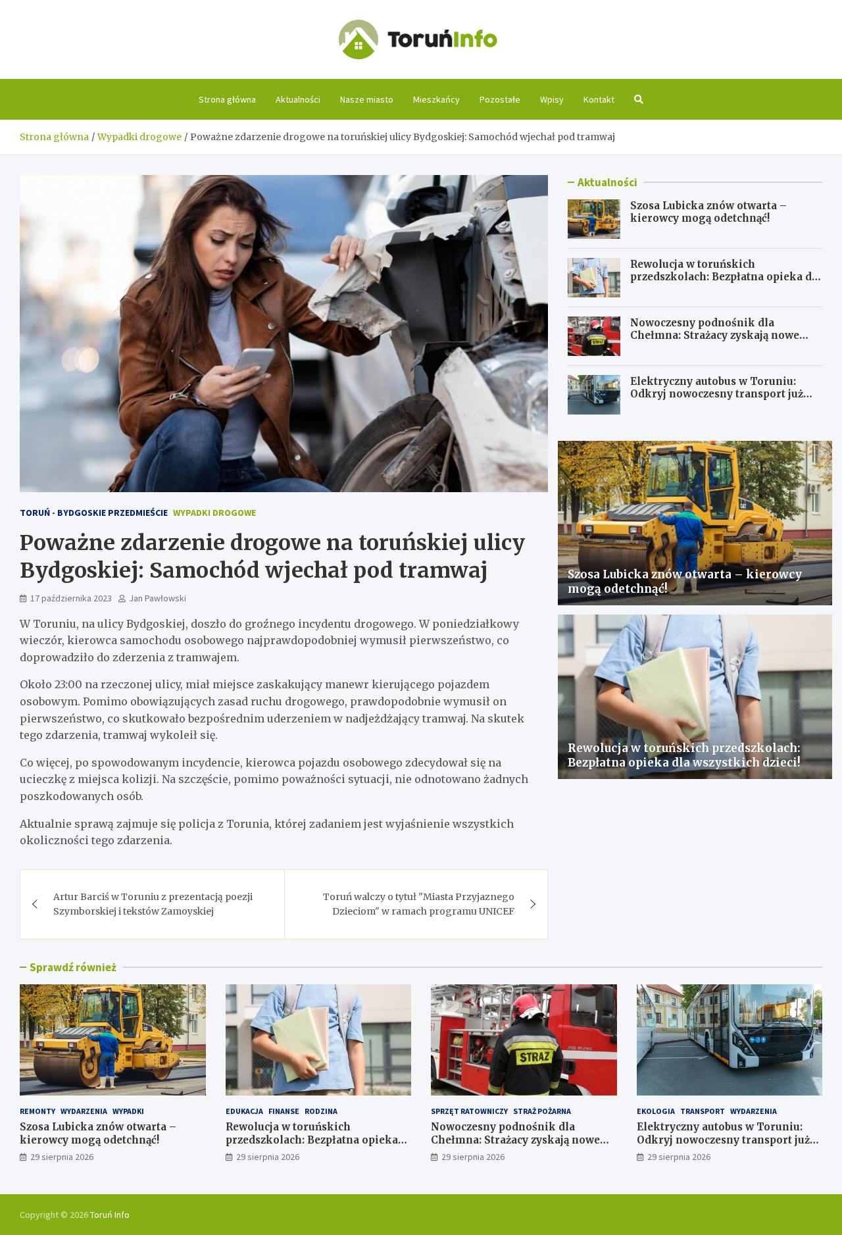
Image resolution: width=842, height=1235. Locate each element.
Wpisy (552, 99)
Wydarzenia (84, 1111)
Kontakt (598, 99)
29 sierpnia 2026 (61, 1157)
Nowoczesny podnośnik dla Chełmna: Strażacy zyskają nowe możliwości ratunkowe (714, 335)
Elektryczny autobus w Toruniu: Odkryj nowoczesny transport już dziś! (716, 394)
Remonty (37, 1111)
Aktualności (298, 99)
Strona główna (227, 99)
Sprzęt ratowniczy (469, 1111)
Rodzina (321, 1111)
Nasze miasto (366, 99)
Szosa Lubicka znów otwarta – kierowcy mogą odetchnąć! (708, 212)
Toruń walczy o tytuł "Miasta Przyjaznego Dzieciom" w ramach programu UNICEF (418, 904)
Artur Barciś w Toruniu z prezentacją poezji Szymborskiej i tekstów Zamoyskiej (153, 904)
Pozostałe (500, 99)
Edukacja (244, 1111)
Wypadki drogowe (214, 512)
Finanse (283, 1111)
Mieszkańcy (436, 99)
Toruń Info (110, 1215)
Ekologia (656, 1111)
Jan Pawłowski (157, 598)
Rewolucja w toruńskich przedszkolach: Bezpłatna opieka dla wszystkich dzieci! (726, 277)
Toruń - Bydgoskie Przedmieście (94, 512)
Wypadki (128, 1111)
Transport (702, 1111)
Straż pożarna (542, 1111)
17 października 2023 (71, 598)
